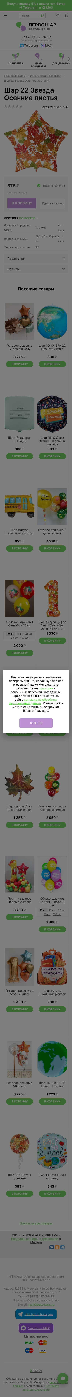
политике (46, 688)
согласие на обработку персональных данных (33, 701)
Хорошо (36, 723)
